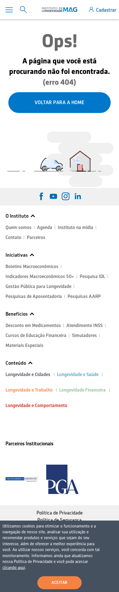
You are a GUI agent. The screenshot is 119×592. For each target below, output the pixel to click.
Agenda (44, 227)
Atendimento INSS (84, 325)
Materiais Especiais (24, 345)
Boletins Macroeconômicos (32, 266)
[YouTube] (53, 196)
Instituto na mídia (75, 227)
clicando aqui (13, 567)
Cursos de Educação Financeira (36, 335)
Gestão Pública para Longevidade (38, 286)
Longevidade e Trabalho (29, 390)
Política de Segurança (59, 520)
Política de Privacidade (60, 513)
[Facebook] (41, 196)
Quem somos (19, 227)
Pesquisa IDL (92, 276)
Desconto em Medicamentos (33, 325)
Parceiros (36, 237)
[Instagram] (65, 196)
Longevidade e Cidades (28, 374)
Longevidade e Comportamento (36, 405)
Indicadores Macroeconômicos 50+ (40, 276)
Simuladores (84, 335)
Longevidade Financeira (82, 390)
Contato (13, 237)
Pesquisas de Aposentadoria (34, 296)
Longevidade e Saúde (78, 374)
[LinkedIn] (77, 196)
